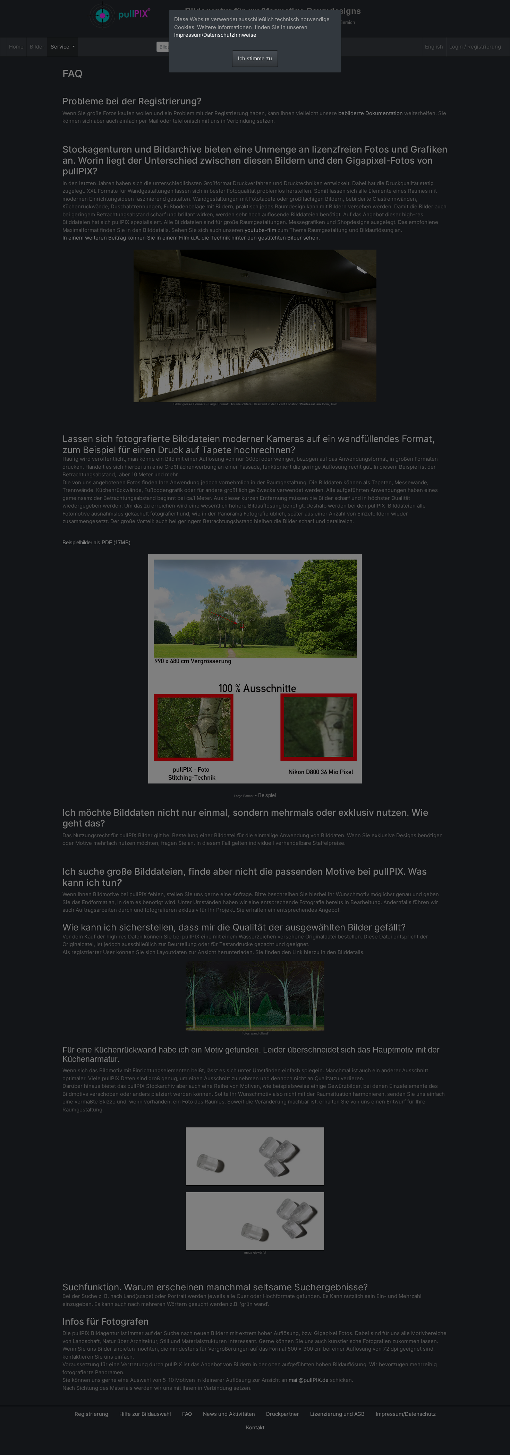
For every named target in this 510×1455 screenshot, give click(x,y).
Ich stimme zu (255, 58)
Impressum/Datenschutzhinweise (215, 35)
